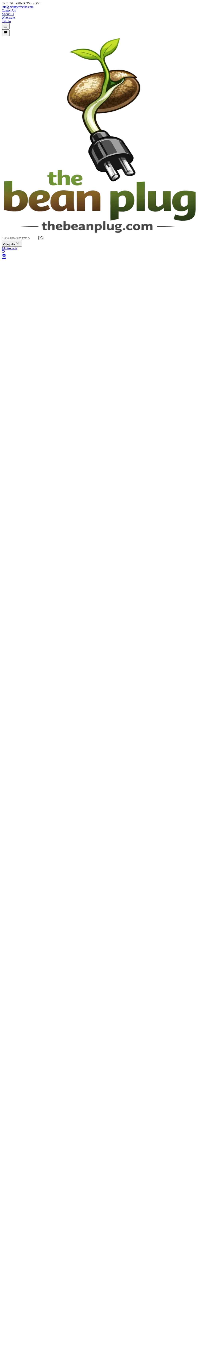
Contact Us (9, 10)
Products (15, 702)
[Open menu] (6, 33)
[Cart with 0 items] (4, 257)
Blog (13, 710)
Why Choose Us (20, 654)
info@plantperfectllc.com (17, 7)
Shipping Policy (20, 680)
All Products (9, 248)
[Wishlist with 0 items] (3, 252)
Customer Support (21, 650)
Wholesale (8, 17)
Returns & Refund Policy (25, 683)
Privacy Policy (19, 673)
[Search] (41, 238)
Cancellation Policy (22, 687)
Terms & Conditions (22, 676)
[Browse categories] (6, 26)
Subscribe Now (53, 727)
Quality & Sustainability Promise (30, 657)
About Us (8, 14)
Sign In (6, 21)
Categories (9, 244)
